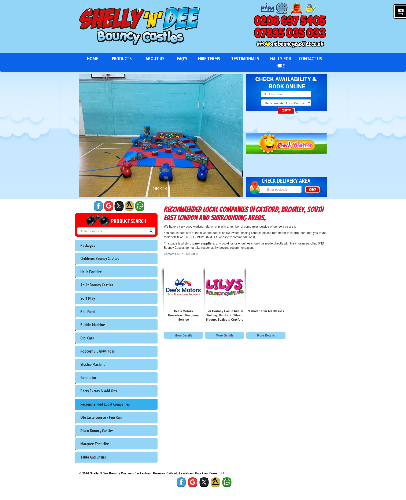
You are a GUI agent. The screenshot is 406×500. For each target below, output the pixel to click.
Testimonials (245, 58)
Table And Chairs (93, 457)
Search (286, 110)
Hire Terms (209, 58)
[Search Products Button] (151, 231)
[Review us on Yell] (129, 206)
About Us (155, 58)
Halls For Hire (280, 62)
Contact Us (310, 58)
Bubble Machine (92, 324)
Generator (88, 377)
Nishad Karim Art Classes (266, 311)
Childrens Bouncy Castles (99, 258)
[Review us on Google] (108, 206)
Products (122, 58)
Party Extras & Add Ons (98, 391)
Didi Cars (87, 338)
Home (92, 58)
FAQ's (182, 58)
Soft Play (87, 298)
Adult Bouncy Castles (96, 285)
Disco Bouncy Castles (97, 430)
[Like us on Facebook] (98, 206)
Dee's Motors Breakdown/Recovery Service (183, 315)
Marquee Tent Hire (94, 443)
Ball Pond (87, 311)
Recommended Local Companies (105, 404)
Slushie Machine (92, 364)
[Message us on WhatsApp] (139, 206)
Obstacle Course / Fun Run (101, 417)
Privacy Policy (91, 491)
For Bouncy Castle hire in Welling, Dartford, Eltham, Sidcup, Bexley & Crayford (225, 315)
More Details (183, 335)
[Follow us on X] (119, 206)
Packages (87, 245)
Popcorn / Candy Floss (97, 351)
